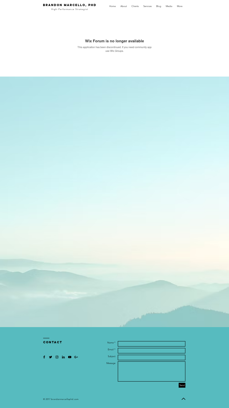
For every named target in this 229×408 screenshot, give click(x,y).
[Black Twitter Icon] (50, 357)
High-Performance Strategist (69, 9)
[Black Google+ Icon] (76, 357)
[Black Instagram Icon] (57, 357)
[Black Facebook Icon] (44, 357)
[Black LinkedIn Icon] (63, 357)
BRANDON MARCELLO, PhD (69, 5)
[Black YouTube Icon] (70, 357)
